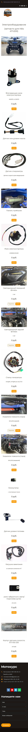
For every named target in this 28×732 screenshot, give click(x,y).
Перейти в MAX (7, 674)
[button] (14, 109)
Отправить (6, 725)
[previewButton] (11, 304)
